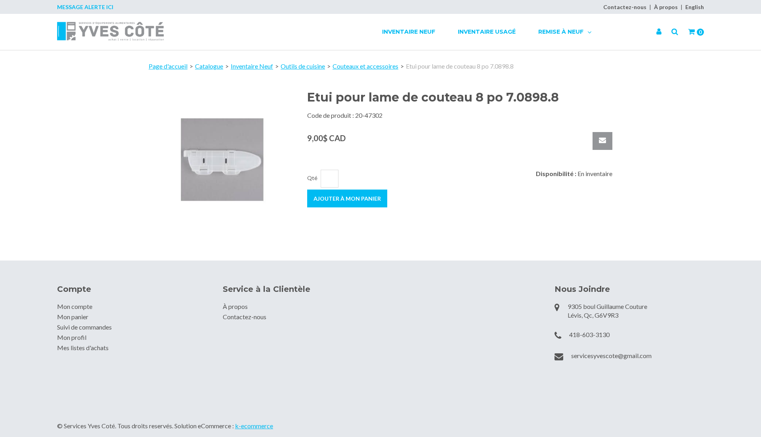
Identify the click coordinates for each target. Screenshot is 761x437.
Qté (312, 177)
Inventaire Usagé (487, 31)
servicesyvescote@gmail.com (611, 355)
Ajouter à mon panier (347, 198)
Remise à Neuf (561, 31)
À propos (666, 7)
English (694, 7)
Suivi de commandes (84, 327)
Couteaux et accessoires (365, 66)
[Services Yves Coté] (110, 31)
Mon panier (72, 316)
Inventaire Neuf (408, 31)
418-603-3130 (589, 334)
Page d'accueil (168, 66)
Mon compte (74, 306)
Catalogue (209, 66)
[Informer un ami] (602, 141)
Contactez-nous (624, 7)
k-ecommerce (254, 425)
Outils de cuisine (303, 66)
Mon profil (71, 337)
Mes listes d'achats (83, 347)
